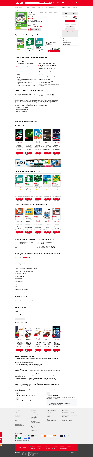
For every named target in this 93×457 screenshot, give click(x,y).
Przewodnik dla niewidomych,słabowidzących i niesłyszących (36, 414)
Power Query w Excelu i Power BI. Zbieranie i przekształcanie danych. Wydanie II (56, 147)
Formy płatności (33, 421)
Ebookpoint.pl (70, 446)
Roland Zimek (19, 228)
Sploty (54, 448)
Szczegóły (66, 40)
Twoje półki (16, 417)
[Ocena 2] (32, 24)
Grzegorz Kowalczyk (56, 228)
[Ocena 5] (35, 24)
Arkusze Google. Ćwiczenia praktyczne (29, 192)
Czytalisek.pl (48, 448)
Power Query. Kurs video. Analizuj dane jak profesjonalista (28, 146)
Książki (20, 7)
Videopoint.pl (33, 448)
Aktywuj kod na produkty (18, 419)
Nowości (42, 7)
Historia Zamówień (18, 415)
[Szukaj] (50, 3)
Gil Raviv (58, 149)
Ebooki (24, 7)
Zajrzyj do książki (18, 30)
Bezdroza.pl (62, 446)
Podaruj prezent (75, 7)
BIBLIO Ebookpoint (65, 416)
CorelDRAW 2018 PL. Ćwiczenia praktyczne (19, 225)
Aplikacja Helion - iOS (18, 424)
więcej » (59, 404)
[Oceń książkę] (34, 24)
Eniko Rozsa (22, 346)
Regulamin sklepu (33, 416)
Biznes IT (16, 287)
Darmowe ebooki (52, 7)
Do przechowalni (70, 33)
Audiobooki (33, 7)
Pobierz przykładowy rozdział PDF (21, 283)
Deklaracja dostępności (34, 418)
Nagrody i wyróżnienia (49, 419)
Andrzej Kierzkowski (28, 227)
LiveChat (32, 427)
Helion (34, 22)
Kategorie (16, 7)
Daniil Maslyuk (55, 149)
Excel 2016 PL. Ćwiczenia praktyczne (56, 192)
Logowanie (16, 412)
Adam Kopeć (19, 149)
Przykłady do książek (49, 417)
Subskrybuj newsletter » (52, 395)
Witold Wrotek (56, 346)
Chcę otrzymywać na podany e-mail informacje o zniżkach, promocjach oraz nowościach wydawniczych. (59, 404)
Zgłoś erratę (17, 284)
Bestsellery (47, 7)
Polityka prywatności (34, 417)
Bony (69, 7)
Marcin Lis (47, 227)
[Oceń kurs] (18, 257)
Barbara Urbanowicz (38, 227)
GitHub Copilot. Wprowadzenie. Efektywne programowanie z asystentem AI (29, 344)
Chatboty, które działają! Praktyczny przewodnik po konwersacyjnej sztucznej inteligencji (19, 344)
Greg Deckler (45, 149)
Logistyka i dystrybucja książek (67, 420)
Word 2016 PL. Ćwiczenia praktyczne (56, 225)
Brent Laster (28, 346)
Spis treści (66, 44)
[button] (60, 134)
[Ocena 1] (30, 24)
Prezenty (16, 420)
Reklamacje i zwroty (34, 430)
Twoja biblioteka (17, 416)
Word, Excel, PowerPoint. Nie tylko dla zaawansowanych (38, 146)
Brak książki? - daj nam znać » (24, 401)
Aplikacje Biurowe (22, 287)
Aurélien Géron (47, 346)
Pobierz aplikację (63, 7)
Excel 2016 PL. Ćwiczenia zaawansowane (47, 192)
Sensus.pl (39, 446)
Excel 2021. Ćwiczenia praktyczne (19, 192)
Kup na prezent (70, 26)
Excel (27, 287)
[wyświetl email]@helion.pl (34, 453)
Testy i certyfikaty (17, 421)
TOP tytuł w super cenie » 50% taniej (69, 10)
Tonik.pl (77, 452)
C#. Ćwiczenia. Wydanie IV (47, 225)
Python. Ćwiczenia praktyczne (28, 225)
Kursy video (28, 7)
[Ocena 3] (33, 24)
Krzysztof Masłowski (33, 20)
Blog (31, 423)
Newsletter (32, 425)
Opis (65, 38)
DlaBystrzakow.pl (55, 446)
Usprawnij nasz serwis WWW (35, 422)
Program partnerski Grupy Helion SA (68, 412)
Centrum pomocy (33, 412)
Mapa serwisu (33, 426)
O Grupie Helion (48, 412)
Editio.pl (47, 446)
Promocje (38, 7)
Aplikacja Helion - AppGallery (19, 425)
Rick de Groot (49, 149)
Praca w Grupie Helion (65, 419)
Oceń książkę (48, 415)
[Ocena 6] (36, 24)
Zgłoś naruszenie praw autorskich (51, 420)
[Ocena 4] (34, 24)
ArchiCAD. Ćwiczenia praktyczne (38, 225)
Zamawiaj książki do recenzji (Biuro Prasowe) (69, 415)
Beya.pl (39, 448)
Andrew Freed (18, 346)
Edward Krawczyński (38, 149)
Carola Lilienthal (36, 346)
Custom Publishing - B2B (66, 417)
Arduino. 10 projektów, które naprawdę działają (56, 343)
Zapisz (75, 400)
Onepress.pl (33, 446)
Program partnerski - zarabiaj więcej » (25, 395)
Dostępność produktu (67, 42)
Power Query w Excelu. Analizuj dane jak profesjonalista (19, 146)
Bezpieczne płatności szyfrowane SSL (24, 440)
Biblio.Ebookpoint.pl (63, 448)
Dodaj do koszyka (70, 21)
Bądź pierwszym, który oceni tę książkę (45, 24)
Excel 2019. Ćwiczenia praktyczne (38, 192)
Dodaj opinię (26, 257)
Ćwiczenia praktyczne (38, 21)
